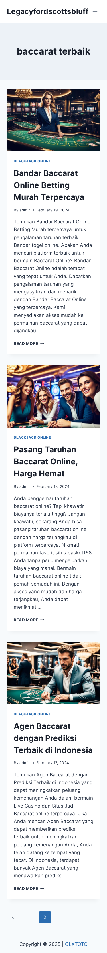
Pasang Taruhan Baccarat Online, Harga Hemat (46, 461)
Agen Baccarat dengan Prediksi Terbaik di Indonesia (53, 738)
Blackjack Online (32, 161)
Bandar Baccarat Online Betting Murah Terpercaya (49, 185)
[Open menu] (95, 11)
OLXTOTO (76, 944)
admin (25, 210)
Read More (29, 343)
